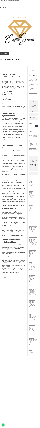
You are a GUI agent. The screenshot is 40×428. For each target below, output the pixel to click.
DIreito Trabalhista (32, 293)
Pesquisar (30, 123)
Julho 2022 (30, 206)
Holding (30, 307)
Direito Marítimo (31, 292)
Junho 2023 (30, 198)
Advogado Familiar (32, 239)
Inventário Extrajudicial (32, 316)
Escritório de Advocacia (32, 302)
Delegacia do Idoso (32, 277)
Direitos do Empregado (32, 294)
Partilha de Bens (31, 330)
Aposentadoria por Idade (32, 252)
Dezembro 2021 (31, 208)
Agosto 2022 (31, 205)
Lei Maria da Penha (32, 325)
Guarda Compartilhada (32, 305)
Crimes (30, 268)
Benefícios (30, 255)
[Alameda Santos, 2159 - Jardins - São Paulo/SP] (2, 373)
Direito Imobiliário (32, 290)
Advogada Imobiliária (32, 227)
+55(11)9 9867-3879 (5, 377)
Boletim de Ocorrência (32, 257)
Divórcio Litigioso (32, 300)
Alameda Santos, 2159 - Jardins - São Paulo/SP (9, 374)
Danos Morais (31, 270)
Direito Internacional (32, 291)
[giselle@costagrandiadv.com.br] (2, 380)
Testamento (30, 344)
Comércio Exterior (32, 266)
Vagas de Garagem (32, 351)
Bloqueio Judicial (31, 256)
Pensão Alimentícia (32, 332)
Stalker (30, 341)
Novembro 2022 (31, 203)
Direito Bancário (31, 287)
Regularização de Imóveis (33, 340)
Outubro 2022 (31, 204)
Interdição (30, 312)
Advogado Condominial (32, 232)
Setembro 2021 (31, 211)
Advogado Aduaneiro (32, 230)
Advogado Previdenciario (33, 245)
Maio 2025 (30, 182)
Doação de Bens (31, 301)
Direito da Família (32, 288)
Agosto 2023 (31, 196)
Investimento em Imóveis (33, 318)
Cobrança (30, 263)
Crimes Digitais (31, 269)
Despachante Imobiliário (32, 282)
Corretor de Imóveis (32, 267)
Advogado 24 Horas (32, 229)
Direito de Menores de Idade (33, 289)
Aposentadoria (31, 249)
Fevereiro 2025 (31, 184)
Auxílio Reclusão (31, 254)
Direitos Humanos (31, 295)
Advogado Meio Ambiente (33, 242)
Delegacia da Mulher (32, 274)
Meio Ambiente (31, 329)
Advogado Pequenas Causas (33, 244)
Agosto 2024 (31, 191)
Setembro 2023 (31, 195)
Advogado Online (31, 243)
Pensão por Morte (31, 333)
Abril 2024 (30, 194)
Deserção (30, 279)
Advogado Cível (31, 231)
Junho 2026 (30, 181)
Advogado (30, 228)
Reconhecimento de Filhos (33, 339)
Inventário (30, 313)
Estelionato (30, 303)
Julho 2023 (30, 197)
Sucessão (30, 342)
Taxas (30, 343)
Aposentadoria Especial (32, 250)
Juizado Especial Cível (32, 319)
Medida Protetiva (31, 328)
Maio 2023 (30, 199)
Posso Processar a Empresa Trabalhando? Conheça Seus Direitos (33, 88)
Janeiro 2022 (31, 207)
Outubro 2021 (31, 210)
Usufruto (30, 350)
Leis (29, 327)
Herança (30, 306)
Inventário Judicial (32, 317)
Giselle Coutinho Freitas (33, 169)
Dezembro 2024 (31, 186)
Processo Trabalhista (32, 337)
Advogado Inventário (32, 241)
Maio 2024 (30, 193)
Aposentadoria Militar (32, 251)
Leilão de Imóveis (31, 326)
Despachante (31, 280)
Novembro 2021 (31, 209)
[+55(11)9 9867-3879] (2, 376)
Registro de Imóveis (34, 170)
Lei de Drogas (31, 320)
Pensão (30, 331)
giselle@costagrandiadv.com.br (7, 381)
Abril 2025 (30, 183)
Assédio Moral (31, 253)
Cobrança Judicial (31, 265)
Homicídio (30, 308)
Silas (30, 101)
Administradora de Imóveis (33, 226)
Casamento (30, 262)
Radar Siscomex (31, 338)
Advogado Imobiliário (32, 240)
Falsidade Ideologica (32, 304)
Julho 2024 (30, 192)
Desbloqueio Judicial (32, 278)
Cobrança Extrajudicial (32, 264)
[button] (3, 425)
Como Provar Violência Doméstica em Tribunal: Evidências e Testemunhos (33, 92)
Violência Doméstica (32, 352)
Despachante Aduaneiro (32, 281)
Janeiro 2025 (31, 185)
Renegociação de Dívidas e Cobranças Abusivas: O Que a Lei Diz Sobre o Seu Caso (33, 79)
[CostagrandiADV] (20, 32)
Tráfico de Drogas (31, 345)
